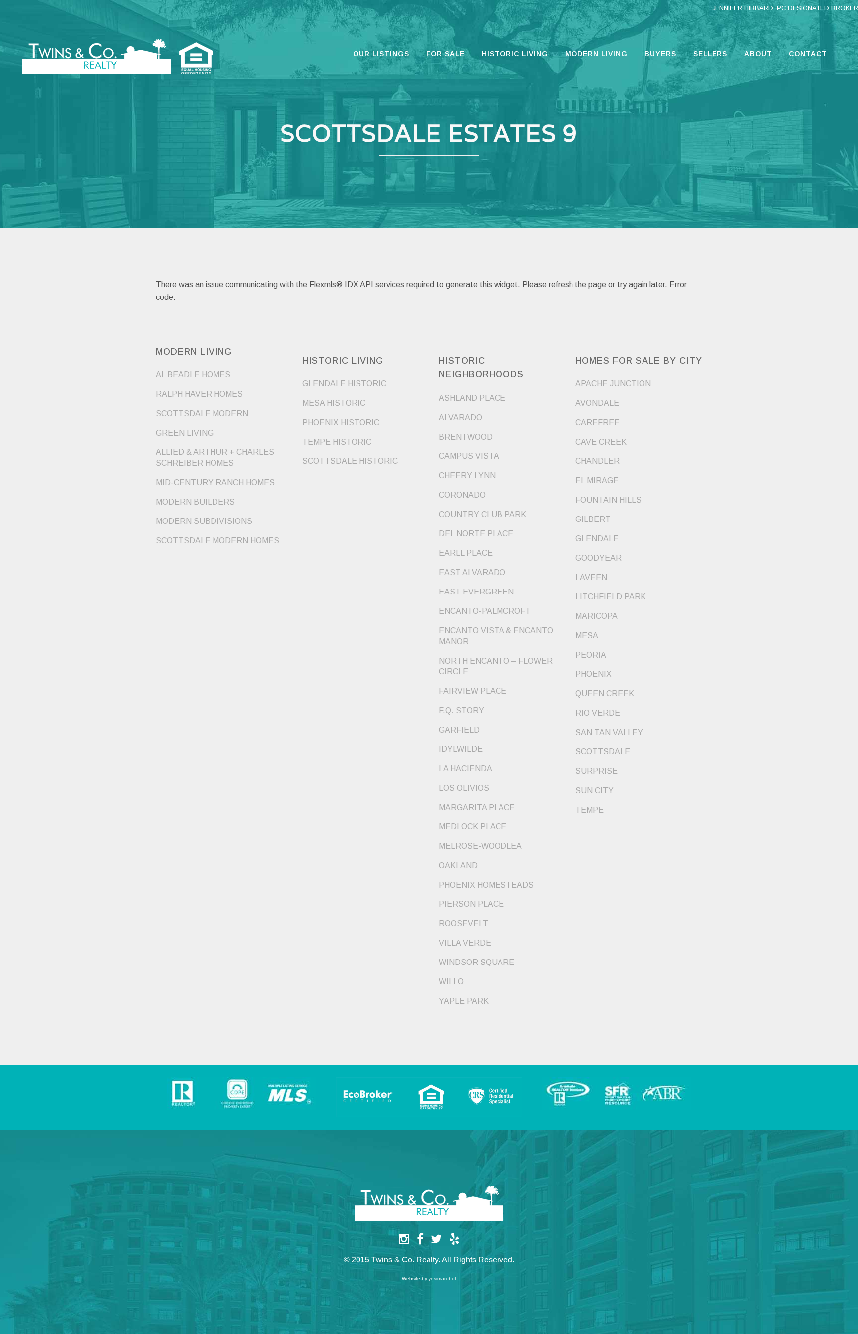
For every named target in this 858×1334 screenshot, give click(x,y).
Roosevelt (463, 923)
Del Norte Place (476, 533)
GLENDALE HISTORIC (344, 383)
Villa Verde (465, 943)
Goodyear (598, 558)
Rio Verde (597, 713)
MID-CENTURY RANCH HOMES (215, 482)
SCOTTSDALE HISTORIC (350, 461)
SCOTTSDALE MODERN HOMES (217, 540)
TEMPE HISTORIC (336, 442)
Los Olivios (464, 788)
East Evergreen (476, 592)
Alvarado (460, 417)
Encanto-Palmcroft (485, 611)
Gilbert (593, 519)
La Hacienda (465, 768)
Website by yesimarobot (429, 1278)
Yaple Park (464, 1001)
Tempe (589, 810)
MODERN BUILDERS (195, 502)
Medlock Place (472, 826)
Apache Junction (613, 383)
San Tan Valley (609, 732)
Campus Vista (469, 456)
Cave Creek (601, 442)
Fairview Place (472, 691)
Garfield (459, 730)
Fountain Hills (608, 500)
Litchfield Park (610, 597)
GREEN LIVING (185, 433)
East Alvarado (472, 572)
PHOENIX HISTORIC (340, 422)
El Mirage (597, 480)
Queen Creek (604, 693)
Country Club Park (482, 514)
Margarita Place (477, 807)
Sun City (594, 790)
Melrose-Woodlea (480, 846)
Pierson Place (471, 904)
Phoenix (593, 674)
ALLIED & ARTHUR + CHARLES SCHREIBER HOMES (215, 457)
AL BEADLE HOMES (193, 375)
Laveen (591, 577)
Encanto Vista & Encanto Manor (496, 636)
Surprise (596, 771)
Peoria (590, 655)
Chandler (597, 461)
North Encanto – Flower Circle (496, 666)
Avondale (597, 403)
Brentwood (466, 437)
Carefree (597, 422)
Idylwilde (461, 749)
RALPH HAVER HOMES (199, 394)
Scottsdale (602, 751)
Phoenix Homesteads (486, 885)
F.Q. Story (461, 710)
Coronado (462, 495)
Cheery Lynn (467, 475)
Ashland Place (472, 398)
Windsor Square (476, 962)
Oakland (458, 865)
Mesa (586, 635)
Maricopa (596, 616)
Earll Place (466, 553)
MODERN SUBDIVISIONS (204, 521)
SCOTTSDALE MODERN (202, 413)
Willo (451, 981)
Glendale (597, 538)
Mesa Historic (333, 403)
